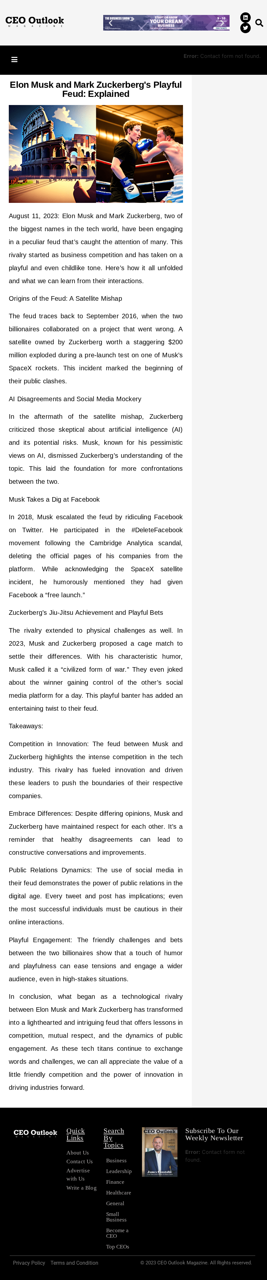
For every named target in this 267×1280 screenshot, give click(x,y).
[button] (110, 23)
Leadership (119, 1171)
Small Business (116, 1217)
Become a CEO (117, 1233)
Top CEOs (117, 1247)
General (115, 1203)
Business (116, 1160)
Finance (115, 1182)
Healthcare (118, 1193)
